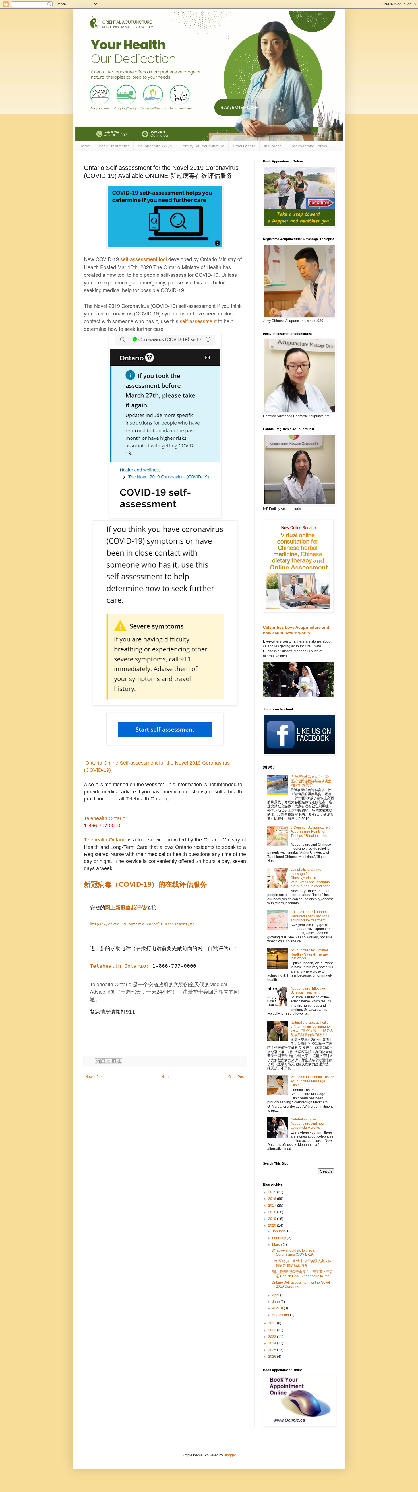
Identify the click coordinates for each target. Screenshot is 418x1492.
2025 (272, 1350)
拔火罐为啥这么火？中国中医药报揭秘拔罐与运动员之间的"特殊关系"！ (311, 781)
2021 (272, 1323)
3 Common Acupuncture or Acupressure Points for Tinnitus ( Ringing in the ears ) (311, 834)
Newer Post (94, 1077)
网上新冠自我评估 (125, 908)
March (277, 1245)
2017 (272, 1206)
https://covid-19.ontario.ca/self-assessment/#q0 (143, 924)
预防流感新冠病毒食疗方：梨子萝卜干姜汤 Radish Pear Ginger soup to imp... (302, 1274)
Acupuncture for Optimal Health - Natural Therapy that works (310, 954)
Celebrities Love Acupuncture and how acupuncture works (307, 1123)
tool (162, 259)
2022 (272, 1330)
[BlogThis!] (103, 1061)
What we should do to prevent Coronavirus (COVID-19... (294, 1252)
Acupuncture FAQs (155, 146)
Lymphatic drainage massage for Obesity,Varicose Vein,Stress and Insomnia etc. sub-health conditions (310, 878)
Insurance (273, 146)
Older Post (236, 1077)
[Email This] (98, 1061)
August (278, 1308)
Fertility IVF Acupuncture (202, 146)
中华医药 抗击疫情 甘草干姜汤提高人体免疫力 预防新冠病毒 (301, 1263)
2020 (272, 1225)
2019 (272, 1219)
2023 (272, 1337)
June (276, 1302)
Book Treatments (114, 146)
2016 (272, 1199)
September (281, 1315)
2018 (272, 1212)
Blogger (230, 1455)
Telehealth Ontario (105, 840)
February (279, 1238)
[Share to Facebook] (114, 1061)
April (276, 1295)
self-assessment (138, 259)
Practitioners (244, 146)
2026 (272, 1357)
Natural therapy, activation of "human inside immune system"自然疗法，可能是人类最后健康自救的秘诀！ (312, 1029)
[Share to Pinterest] (119, 1061)
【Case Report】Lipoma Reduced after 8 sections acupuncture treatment (310, 916)
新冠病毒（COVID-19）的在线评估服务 (145, 884)
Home (84, 146)
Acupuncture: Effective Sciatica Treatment (308, 990)
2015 (272, 1192)
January (278, 1231)
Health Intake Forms (308, 146)
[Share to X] (108, 1061)
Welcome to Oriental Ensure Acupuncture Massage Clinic (312, 1081)
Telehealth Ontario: (105, 818)
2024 (272, 1343)
